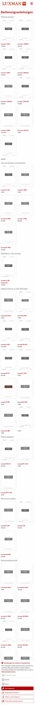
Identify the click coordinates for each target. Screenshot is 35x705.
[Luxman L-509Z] (8, 49)
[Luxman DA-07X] (25, 321)
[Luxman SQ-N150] (25, 564)
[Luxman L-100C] (8, 136)
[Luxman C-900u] (25, 167)
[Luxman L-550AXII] (25, 21)
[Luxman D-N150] (8, 292)
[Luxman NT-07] (8, 350)
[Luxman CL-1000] (8, 622)
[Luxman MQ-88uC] (25, 593)
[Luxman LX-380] (8, 650)
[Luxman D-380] (8, 408)
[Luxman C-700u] (25, 195)
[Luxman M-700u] (8, 224)
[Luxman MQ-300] (25, 622)
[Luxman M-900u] (8, 195)
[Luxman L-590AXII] (8, 78)
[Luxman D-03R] (25, 292)
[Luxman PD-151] (8, 441)
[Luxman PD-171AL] (8, 469)
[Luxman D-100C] (25, 408)
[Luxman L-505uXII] (25, 49)
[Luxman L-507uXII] (25, 107)
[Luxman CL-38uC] (8, 593)
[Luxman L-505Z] (8, 21)
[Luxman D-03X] (8, 321)
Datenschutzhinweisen (8, 672)
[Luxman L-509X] (8, 107)
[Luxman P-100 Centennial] (8, 257)
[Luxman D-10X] (25, 350)
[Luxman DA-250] (25, 379)
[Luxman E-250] (8, 502)
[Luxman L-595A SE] (25, 78)
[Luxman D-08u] (8, 379)
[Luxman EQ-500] (8, 531)
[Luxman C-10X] (8, 167)
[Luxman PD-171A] (25, 441)
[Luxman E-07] (25, 502)
